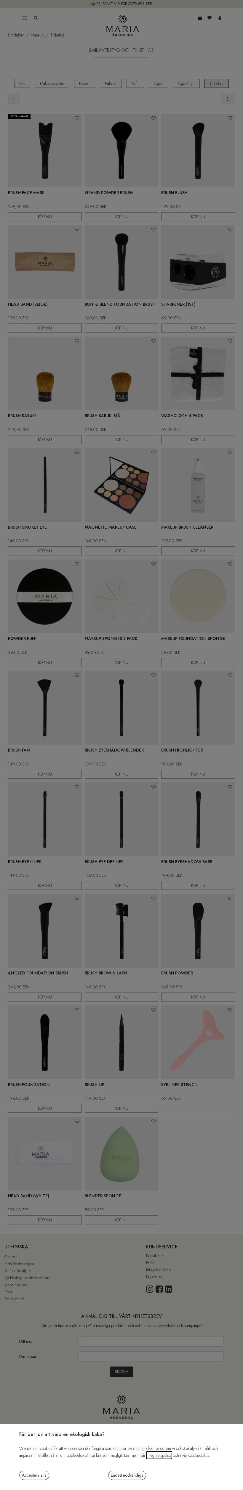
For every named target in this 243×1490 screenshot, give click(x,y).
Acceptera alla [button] (34, 1475)
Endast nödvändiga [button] (127, 1475)
